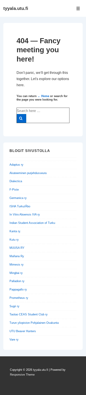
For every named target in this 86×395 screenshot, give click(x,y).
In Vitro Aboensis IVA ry (24, 214)
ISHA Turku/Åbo (19, 206)
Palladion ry (16, 281)
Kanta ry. (15, 231)
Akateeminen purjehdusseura (28, 173)
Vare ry (14, 339)
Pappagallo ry (18, 289)
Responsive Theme (22, 374)
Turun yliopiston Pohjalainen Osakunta (34, 322)
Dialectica (15, 181)
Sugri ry (14, 306)
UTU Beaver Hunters (22, 331)
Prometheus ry (18, 298)
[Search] (21, 118)
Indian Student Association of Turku (32, 223)
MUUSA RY (16, 247)
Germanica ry (18, 198)
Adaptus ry (16, 164)
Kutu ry (14, 239)
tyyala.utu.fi (15, 8)
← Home (43, 96)
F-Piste (14, 189)
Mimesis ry (16, 264)
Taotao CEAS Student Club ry (28, 314)
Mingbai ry (16, 273)
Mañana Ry (16, 256)
